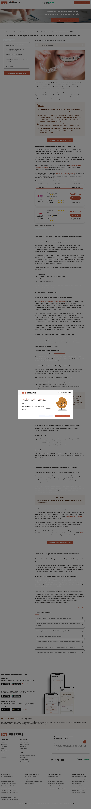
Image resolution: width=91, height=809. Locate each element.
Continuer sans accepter (63, 394)
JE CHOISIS (46, 416)
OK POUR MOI (62, 416)
